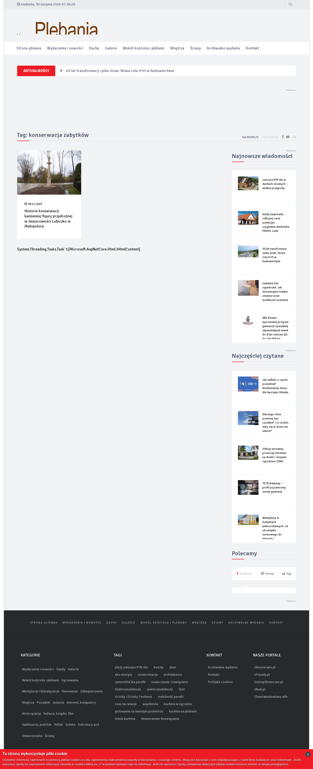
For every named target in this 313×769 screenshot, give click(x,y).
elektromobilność (160, 689)
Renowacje (70, 691)
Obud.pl (259, 689)
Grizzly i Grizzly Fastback (133, 697)
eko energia (123, 675)
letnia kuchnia (125, 719)
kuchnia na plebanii (183, 711)
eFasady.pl (262, 675)
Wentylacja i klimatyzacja (40, 691)
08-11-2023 (35, 204)
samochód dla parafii (130, 682)
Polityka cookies (220, 682)
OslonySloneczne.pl (268, 682)
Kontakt (252, 48)
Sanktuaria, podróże (37, 724)
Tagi (288, 574)
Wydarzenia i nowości (65, 48)
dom (172, 667)
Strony (270, 574)
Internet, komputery (81, 702)
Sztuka (70, 724)
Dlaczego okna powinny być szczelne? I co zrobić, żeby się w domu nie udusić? (275, 423)
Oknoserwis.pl (265, 667)
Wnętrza (177, 48)
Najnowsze (250, 137)
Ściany (195, 48)
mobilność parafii (170, 697)
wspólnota (150, 704)
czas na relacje (126, 704)
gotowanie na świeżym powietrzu (139, 711)
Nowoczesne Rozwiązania (160, 719)
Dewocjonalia (32, 736)
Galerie (111, 48)
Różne (58, 724)
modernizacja (148, 675)
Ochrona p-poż (88, 724)
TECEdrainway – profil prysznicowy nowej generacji (274, 488)
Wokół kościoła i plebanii (143, 48)
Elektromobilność (128, 689)
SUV (182, 689)
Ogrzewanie (69, 680)
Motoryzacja (31, 713)
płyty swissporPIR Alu (131, 667)
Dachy (94, 48)
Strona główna (28, 48)
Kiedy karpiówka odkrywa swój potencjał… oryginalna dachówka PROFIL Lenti (275, 223)
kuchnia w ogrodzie (178, 704)
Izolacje (58, 702)
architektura (173, 675)
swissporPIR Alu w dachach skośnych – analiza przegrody (275, 184)
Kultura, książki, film (58, 713)
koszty (159, 667)
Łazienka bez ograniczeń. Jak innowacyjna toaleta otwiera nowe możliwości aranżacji (137, 70)
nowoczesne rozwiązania (169, 682)
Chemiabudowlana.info (271, 697)
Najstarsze (270, 137)
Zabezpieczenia (91, 691)
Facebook (246, 574)
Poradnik (43, 702)
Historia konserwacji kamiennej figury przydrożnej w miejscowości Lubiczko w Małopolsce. (48, 219)
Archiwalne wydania (223, 48)
